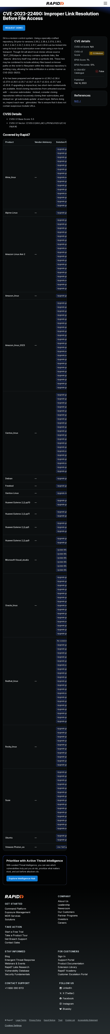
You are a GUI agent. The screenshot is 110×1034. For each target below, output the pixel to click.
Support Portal (66, 959)
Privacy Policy (35, 1020)
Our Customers (66, 912)
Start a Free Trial (14, 931)
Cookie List (70, 1020)
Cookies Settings (13, 1025)
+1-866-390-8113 (14, 988)
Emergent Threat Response (20, 959)
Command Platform (15, 908)
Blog (7, 956)
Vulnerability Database (17, 970)
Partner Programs (68, 915)
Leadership (64, 904)
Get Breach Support (16, 939)
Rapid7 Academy (67, 970)
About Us (63, 901)
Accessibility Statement (88, 1020)
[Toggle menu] (105, 3)
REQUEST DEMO (14, 27)
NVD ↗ (77, 101)
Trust (60, 1020)
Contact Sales (12, 942)
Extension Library (67, 967)
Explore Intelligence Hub (22, 878)
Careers (62, 922)
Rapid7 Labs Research (17, 967)
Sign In (61, 956)
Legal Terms (21, 1020)
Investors (63, 919)
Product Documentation (71, 963)
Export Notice (49, 1020)
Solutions (10, 919)
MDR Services (12, 915)
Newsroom (64, 908)
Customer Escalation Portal (73, 974)
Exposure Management (17, 912)
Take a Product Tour (16, 935)
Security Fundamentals (17, 974)
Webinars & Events (15, 963)
